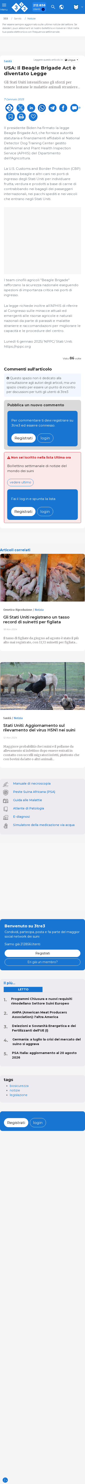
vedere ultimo (20, 482)
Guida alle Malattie (27, 800)
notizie (15, 1090)
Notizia (39, 609)
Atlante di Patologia (28, 808)
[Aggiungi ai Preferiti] (10, 116)
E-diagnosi (21, 817)
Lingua (71, 60)
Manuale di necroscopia (32, 783)
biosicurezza (19, 1086)
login (45, 438)
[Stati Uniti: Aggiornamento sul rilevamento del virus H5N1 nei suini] (42, 686)
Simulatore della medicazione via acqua (44, 825)
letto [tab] (23, 989)
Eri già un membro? (42, 962)
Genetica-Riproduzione (17, 609)
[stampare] (21, 116)
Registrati (23, 438)
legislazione (18, 1095)
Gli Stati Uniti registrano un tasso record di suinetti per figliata (36, 619)
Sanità (7, 718)
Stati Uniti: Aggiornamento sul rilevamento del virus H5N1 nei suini (39, 728)
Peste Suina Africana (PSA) (34, 792)
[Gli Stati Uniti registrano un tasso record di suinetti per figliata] (42, 578)
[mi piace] (33, 116)
